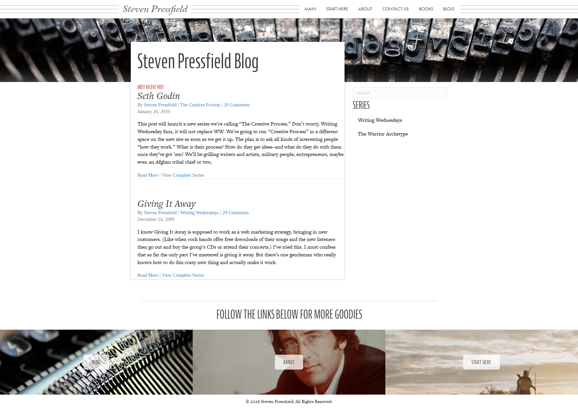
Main (310, 9)
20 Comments (237, 104)
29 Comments (235, 212)
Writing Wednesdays (199, 212)
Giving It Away (166, 203)
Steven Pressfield (160, 104)
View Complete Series (183, 175)
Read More (147, 175)
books (426, 9)
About (365, 9)
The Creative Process (200, 104)
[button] (96, 362)
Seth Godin (158, 95)
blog (449, 9)
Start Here (337, 9)
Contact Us (395, 9)
